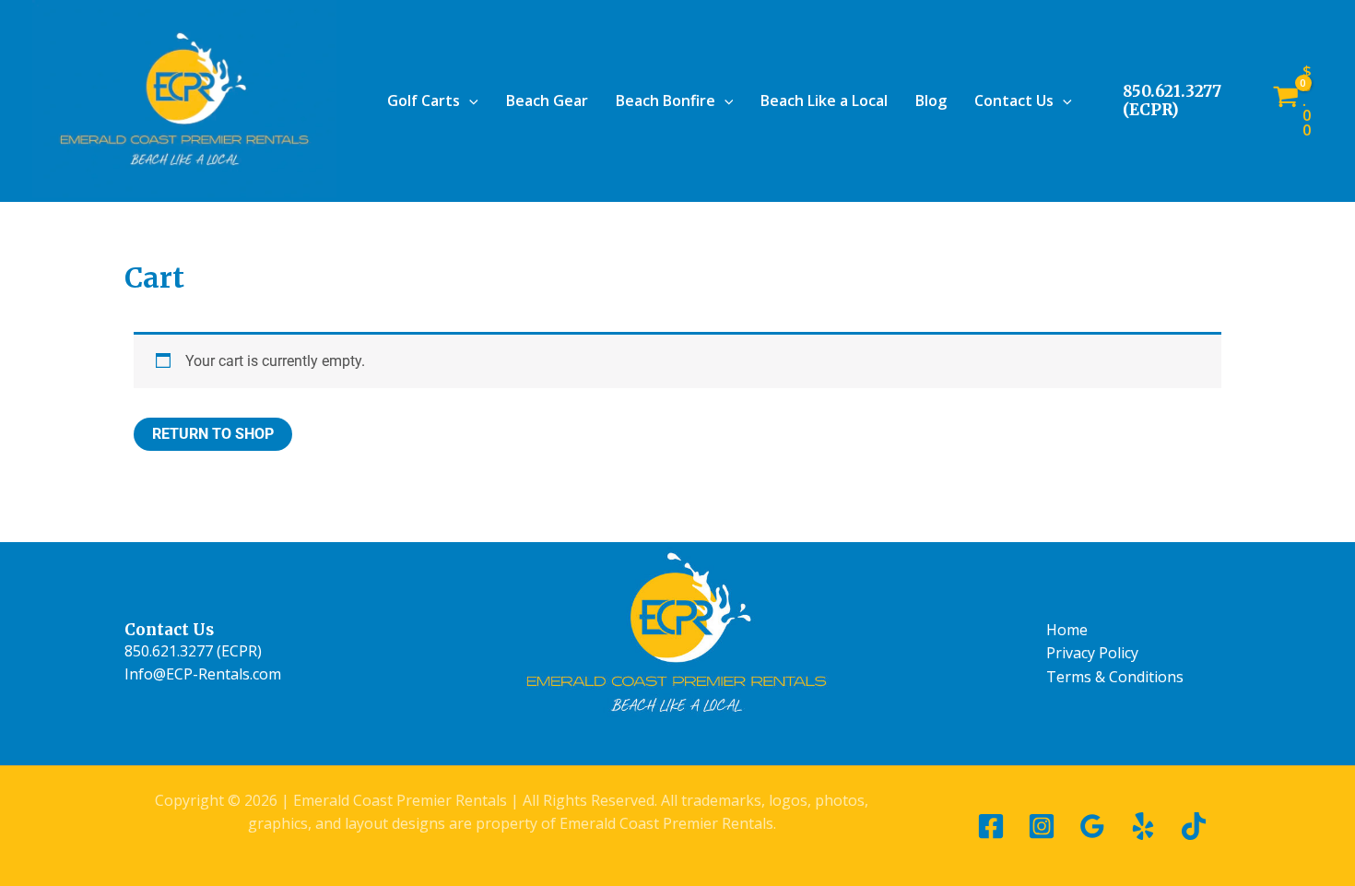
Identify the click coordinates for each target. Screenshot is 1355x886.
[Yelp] (1143, 826)
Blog (931, 100)
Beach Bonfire (665, 100)
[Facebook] (991, 826)
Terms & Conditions (1115, 677)
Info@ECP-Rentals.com (202, 674)
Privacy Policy (1092, 653)
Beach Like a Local (824, 100)
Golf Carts (423, 100)
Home (1067, 630)
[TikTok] (1194, 826)
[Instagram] (1041, 826)
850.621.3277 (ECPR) (1172, 100)
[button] (469, 100)
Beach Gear (547, 100)
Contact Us (1014, 100)
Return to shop (213, 434)
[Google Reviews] (1092, 826)
